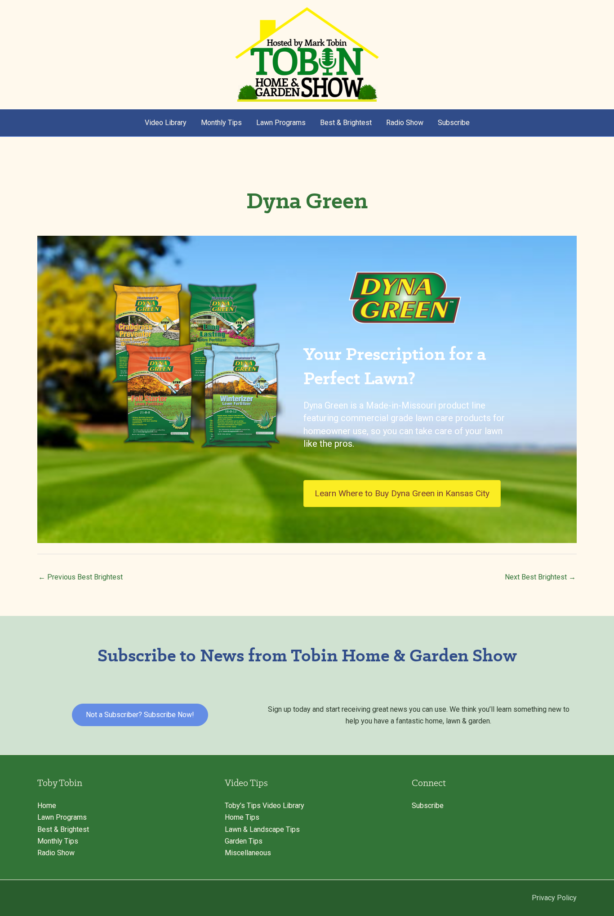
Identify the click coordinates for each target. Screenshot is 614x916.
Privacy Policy (554, 898)
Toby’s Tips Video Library (264, 805)
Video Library (166, 122)
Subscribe (454, 122)
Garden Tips (244, 841)
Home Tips (242, 817)
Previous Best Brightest (80, 577)
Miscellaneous (248, 853)
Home (46, 805)
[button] (140, 715)
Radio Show (404, 122)
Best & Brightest (346, 122)
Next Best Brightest (540, 577)
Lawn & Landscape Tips (262, 829)
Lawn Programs (281, 122)
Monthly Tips (221, 122)
